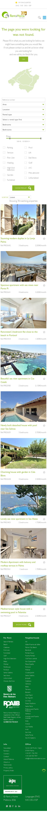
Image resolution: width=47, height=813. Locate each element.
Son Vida (28, 732)
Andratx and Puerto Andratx (32, 717)
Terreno (28, 689)
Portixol (6, 670)
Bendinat (28, 650)
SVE (21, 5)
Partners (6, 751)
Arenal (27, 724)
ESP (30, 5)
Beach (5, 644)
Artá (26, 729)
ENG (17, 5)
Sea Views (32, 157)
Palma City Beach (31, 647)
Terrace (10, 152)
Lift (30, 152)
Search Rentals (8, 642)
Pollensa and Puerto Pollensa (31, 710)
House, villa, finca (8, 681)
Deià (26, 721)
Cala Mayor (29, 695)
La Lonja (28, 701)
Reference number (8, 100)
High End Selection (11, 169)
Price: (8, 136)
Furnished (11, 180)
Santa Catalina (7, 672)
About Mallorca (8, 759)
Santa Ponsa (29, 735)
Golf (30, 162)
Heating (10, 162)
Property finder (8, 770)
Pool (30, 147)
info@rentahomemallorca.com (35, 758)
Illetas (5, 661)
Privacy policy (8, 768)
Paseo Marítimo (30, 703)
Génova (27, 684)
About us (6, 762)
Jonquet (27, 678)
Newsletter (7, 748)
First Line (10, 157)
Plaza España (29, 664)
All (26, 642)
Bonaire (27, 692)
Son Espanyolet (30, 661)
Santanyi (28, 714)
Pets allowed (34, 173)
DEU (26, 5)
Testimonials (7, 765)
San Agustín (29, 698)
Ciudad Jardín (29, 672)
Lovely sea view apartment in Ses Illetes (19, 518)
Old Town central (31, 658)
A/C (30, 168)
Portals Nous (29, 653)
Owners (6, 754)
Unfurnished (33, 178)
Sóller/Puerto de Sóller (32, 644)
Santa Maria (29, 706)
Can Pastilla (29, 727)
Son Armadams (30, 738)
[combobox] (23, 104)
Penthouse (6, 667)
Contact (6, 756)
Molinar (6, 664)
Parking (10, 147)
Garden (10, 175)
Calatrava (6, 647)
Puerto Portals (30, 656)
